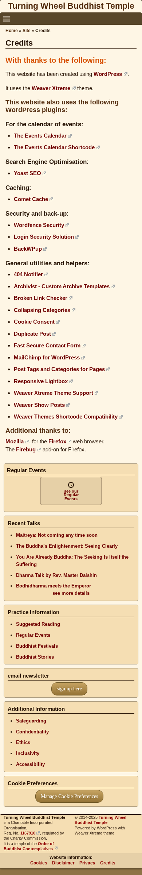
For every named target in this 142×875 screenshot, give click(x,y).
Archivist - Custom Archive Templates (62, 286)
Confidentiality (32, 732)
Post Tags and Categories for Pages (59, 369)
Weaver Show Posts (39, 405)
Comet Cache (31, 199)
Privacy (87, 863)
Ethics (23, 742)
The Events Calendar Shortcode (54, 147)
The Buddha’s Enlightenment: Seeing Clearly (67, 546)
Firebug (26, 449)
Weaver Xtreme (51, 88)
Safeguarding (31, 721)
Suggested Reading (38, 624)
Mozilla (14, 441)
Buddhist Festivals (37, 646)
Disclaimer (63, 863)
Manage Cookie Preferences (69, 796)
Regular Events (33, 635)
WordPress (108, 74)
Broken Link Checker (40, 298)
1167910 (27, 833)
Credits (107, 863)
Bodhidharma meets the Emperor (53, 586)
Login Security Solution (44, 237)
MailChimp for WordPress (47, 357)
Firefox (57, 441)
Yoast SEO (27, 173)
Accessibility (30, 764)
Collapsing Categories (42, 310)
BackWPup (28, 249)
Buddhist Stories (35, 657)
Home (11, 30)
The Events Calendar (40, 135)
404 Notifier (28, 274)
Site (27, 30)
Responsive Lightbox (41, 381)
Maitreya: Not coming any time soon (57, 535)
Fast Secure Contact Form (47, 345)
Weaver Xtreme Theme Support (53, 393)
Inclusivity (27, 753)
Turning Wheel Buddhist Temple (71, 6)
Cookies (38, 863)
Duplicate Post (32, 334)
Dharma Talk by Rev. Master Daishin (56, 575)
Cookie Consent (34, 322)
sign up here (69, 688)
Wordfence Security (39, 225)
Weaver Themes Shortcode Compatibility (66, 416)
